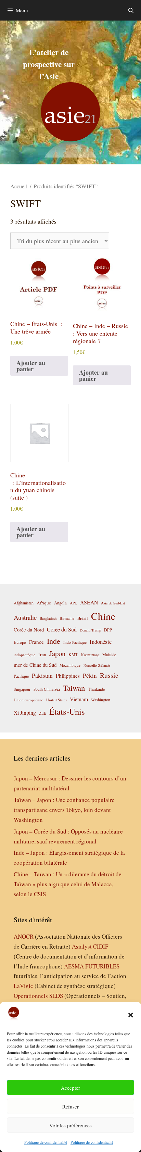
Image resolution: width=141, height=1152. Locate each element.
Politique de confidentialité (45, 1142)
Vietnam (79, 699)
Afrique (44, 603)
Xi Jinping (25, 712)
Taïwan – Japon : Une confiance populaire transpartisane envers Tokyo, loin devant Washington (64, 810)
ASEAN (89, 602)
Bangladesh (48, 618)
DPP (108, 630)
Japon (57, 653)
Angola (60, 603)
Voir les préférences (70, 1125)
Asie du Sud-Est (113, 602)
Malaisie (109, 654)
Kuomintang (90, 654)
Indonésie (101, 642)
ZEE (42, 713)
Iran (42, 654)
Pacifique (21, 676)
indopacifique (24, 654)
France (36, 641)
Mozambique (70, 665)
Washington (100, 699)
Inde (53, 641)
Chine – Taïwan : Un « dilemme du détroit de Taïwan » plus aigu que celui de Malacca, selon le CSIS (67, 884)
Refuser (70, 1106)
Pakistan (42, 675)
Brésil (82, 618)
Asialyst (82, 946)
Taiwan (74, 688)
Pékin (90, 675)
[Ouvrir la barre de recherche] (131, 10)
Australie (25, 617)
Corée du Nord (29, 629)
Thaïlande (96, 689)
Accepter (70, 1087)
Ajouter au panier (30, 365)
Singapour (22, 689)
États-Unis (67, 711)
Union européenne (28, 699)
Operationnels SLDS (38, 996)
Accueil (19, 186)
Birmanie (67, 618)
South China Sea (47, 689)
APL (73, 602)
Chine (103, 616)
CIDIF (100, 946)
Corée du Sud (62, 629)
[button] (130, 1015)
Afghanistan (24, 602)
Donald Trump (90, 630)
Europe (20, 642)
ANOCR (24, 936)
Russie (109, 675)
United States (56, 699)
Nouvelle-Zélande (97, 665)
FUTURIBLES (102, 966)
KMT (73, 655)
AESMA (74, 966)
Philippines (68, 675)
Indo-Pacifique (75, 642)
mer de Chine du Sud (35, 664)
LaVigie (23, 986)
